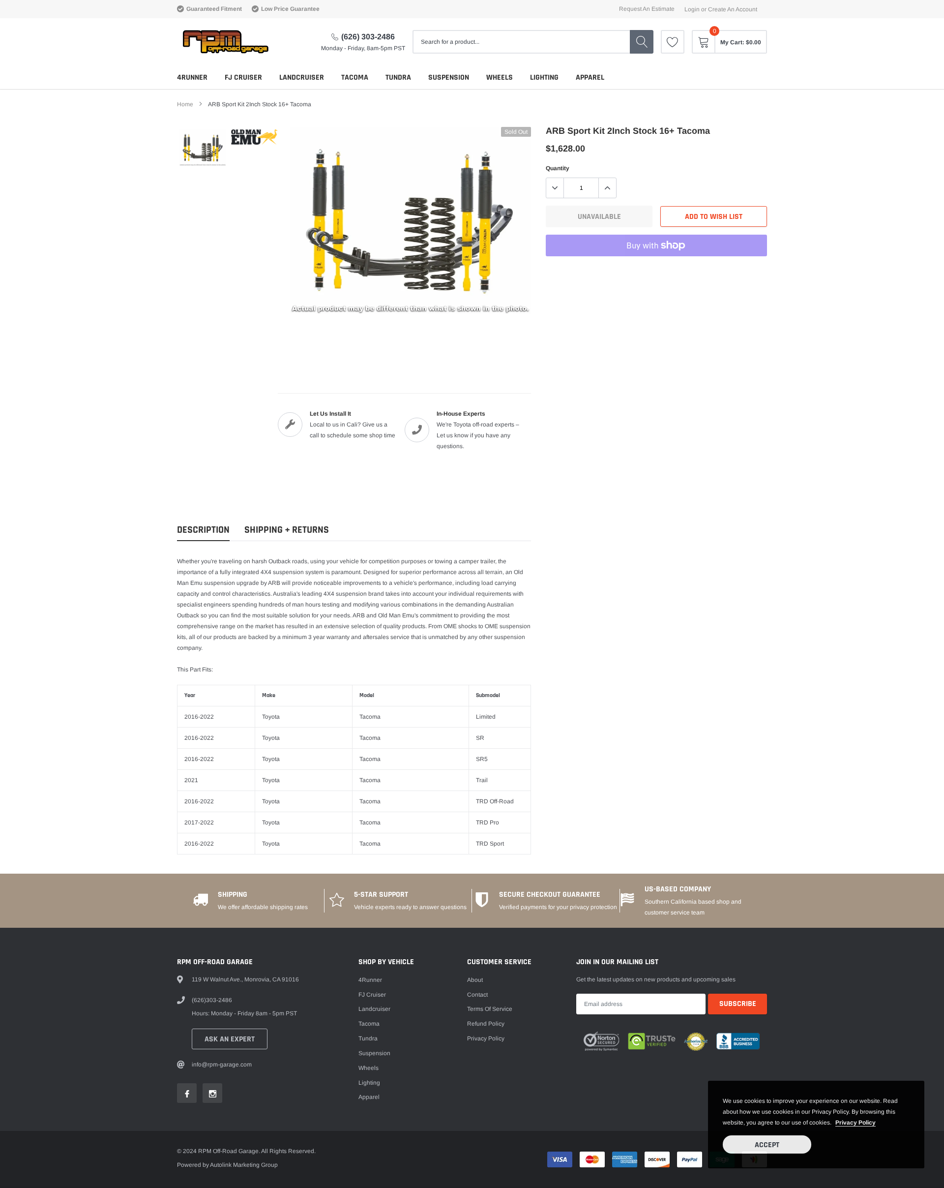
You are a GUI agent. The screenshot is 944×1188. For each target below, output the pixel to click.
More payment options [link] (656, 269)
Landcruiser (301, 77)
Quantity (557, 168)
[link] (672, 42)
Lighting (544, 77)
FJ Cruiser (243, 77)
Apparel (590, 77)
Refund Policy (485, 1023)
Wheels (499, 77)
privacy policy (855, 1122)
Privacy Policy (485, 1038)
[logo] (225, 42)
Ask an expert (230, 1039)
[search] (641, 42)
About (475, 979)
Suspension (448, 77)
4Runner (192, 77)
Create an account (732, 9)
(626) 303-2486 (368, 36)
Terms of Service (489, 1008)
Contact (477, 994)
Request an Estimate (647, 9)
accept (767, 1145)
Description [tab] (203, 530)
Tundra (398, 77)
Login (692, 9)
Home (185, 104)
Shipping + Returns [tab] (286, 530)
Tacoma (354, 77)
